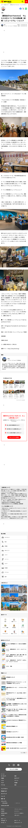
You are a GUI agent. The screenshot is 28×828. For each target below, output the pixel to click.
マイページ (18, 803)
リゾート (6, 559)
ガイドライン (16, 811)
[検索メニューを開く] (22, 2)
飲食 (5, 621)
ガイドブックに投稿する (18, 813)
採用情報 (2, 815)
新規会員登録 (4, 803)
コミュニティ (4, 801)
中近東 (6, 568)
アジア (6, 563)
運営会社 (2, 809)
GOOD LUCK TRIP (5, 805)
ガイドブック (4, 793)
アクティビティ (5, 633)
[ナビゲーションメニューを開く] (26, 1)
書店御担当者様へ (4, 813)
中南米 (6, 546)
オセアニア (7, 550)
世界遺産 (14, 627)
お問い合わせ (16, 815)
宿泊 (23, 621)
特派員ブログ (6, 4)
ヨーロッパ (7, 537)
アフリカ (6, 572)
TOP (2, 4)
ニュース (3, 796)
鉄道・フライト (14, 633)
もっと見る (23, 752)
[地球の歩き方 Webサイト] (6, 1)
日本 (6, 576)
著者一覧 (3, 798)
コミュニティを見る (14, 437)
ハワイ (6, 554)
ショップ (22, 633)
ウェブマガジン (4, 788)
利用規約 (2, 811)
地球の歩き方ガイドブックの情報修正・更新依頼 (12, 503)
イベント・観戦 (5, 627)
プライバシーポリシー (18, 809)
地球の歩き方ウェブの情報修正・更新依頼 (11, 502)
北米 (6, 541)
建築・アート (14, 621)
